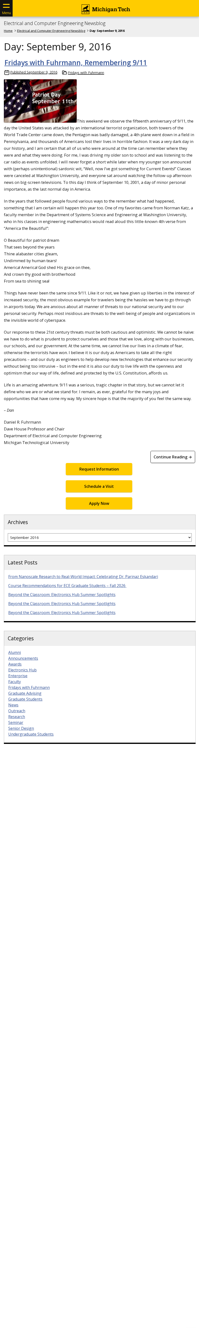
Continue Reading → (173, 457)
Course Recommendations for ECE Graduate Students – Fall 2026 (67, 585)
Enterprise (17, 675)
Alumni (14, 652)
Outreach (16, 710)
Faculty (14, 681)
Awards (15, 664)
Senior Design (21, 728)
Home (8, 30)
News (13, 705)
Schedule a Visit (99, 486)
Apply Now (99, 503)
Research (16, 716)
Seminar (15, 722)
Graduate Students (25, 699)
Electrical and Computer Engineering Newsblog (54, 23)
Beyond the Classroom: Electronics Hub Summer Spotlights (62, 594)
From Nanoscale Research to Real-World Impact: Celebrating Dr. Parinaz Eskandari (83, 576)
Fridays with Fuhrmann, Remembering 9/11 (75, 62)
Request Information (99, 469)
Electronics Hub (22, 670)
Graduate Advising (24, 693)
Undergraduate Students (31, 734)
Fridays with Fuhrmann (86, 72)
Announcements (23, 658)
